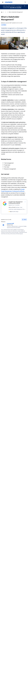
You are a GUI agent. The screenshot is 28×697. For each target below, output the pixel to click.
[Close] (24, 6)
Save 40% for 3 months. (15, 7)
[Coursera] (8, 2)
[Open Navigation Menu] (2, 2)
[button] (3, 25)
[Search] (25, 2)
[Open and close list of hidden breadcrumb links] (5, 12)
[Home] (2, 12)
